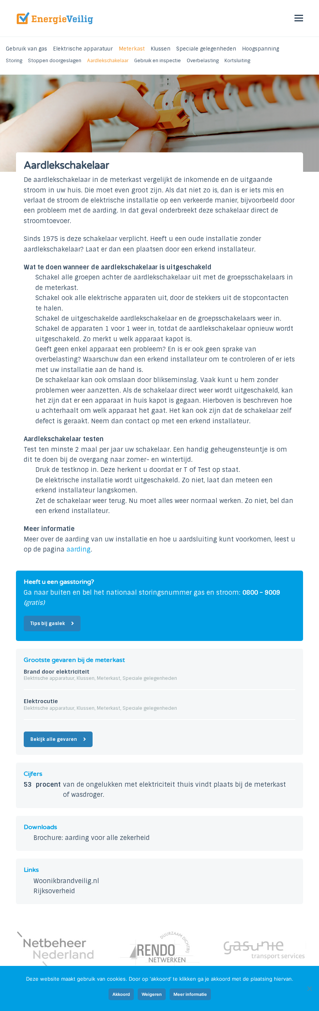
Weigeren (152, 994)
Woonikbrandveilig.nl (66, 881)
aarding (79, 549)
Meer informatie (190, 994)
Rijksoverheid (54, 891)
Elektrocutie (41, 701)
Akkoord (121, 994)
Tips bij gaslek (47, 623)
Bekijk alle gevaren (53, 739)
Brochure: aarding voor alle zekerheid (91, 838)
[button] (298, 18)
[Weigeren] (309, 988)
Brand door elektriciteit (56, 671)
